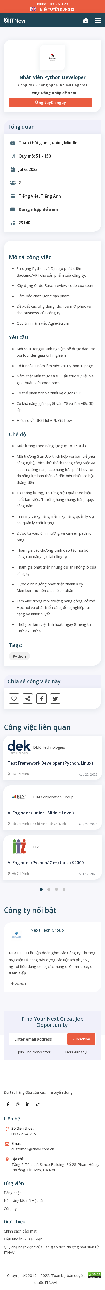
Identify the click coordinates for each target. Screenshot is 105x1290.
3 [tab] (56, 889)
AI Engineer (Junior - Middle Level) (41, 813)
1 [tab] (41, 889)
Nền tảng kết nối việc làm (25, 1200)
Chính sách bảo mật (20, 1231)
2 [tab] (48, 889)
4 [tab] (64, 889)
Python (19, 656)
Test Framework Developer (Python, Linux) (50, 763)
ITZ (36, 846)
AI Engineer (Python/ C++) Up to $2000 (46, 862)
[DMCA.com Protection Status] (94, 1274)
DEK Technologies (49, 747)
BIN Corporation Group (53, 796)
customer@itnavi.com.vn (32, 1148)
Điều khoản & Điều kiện (23, 1239)
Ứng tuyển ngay (50, 102)
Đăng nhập (13, 1192)
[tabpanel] (52, 808)
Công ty (10, 1208)
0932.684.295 (59, 4)
